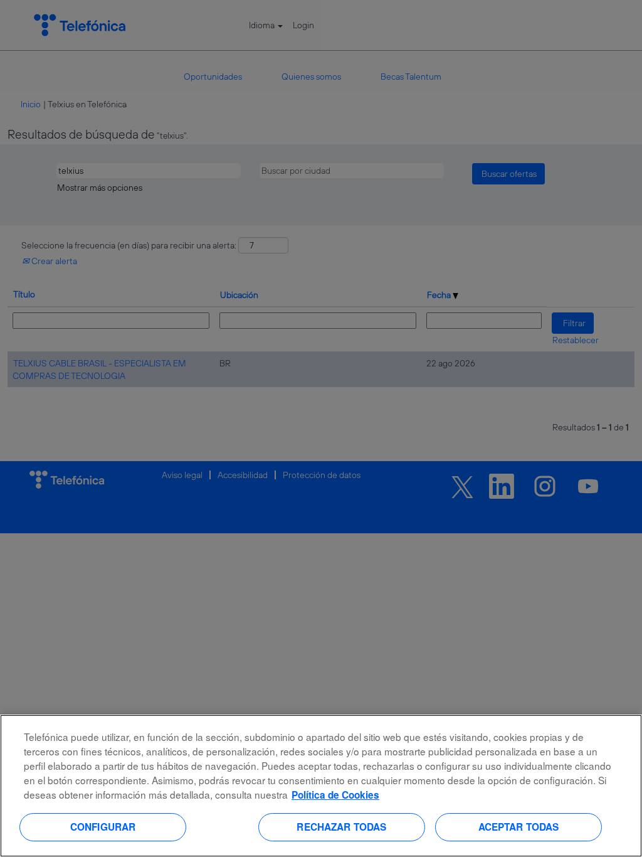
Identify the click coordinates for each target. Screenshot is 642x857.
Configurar (103, 827)
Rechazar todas (341, 827)
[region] (321, 786)
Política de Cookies (335, 795)
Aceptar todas (518, 827)
